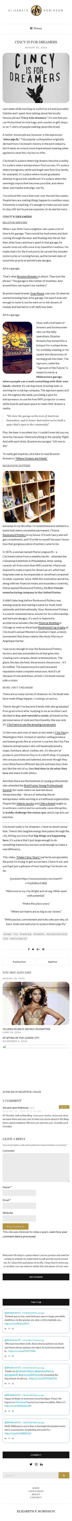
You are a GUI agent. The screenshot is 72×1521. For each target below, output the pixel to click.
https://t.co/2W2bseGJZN (18, 1405)
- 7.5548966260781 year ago (32, 1313)
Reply (64, 1107)
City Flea (60, 732)
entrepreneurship (57, 934)
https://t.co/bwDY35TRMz (22, 1351)
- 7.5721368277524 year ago (32, 1340)
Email (7, 1200)
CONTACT (36, 1497)
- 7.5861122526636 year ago (32, 1395)
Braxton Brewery (27, 276)
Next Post (52, 962)
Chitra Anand (47, 803)
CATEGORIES (36, 1491)
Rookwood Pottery (14, 534)
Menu (37, 28)
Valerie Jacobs (25, 803)
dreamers (39, 934)
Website (8, 1212)
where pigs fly (18, 938)
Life (5, 938)
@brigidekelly (12, 1374)
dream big (25, 934)
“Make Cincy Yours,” (28, 857)
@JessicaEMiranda (30, 1374)
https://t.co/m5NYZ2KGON (43, 1378)
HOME (36, 1488)
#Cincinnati (21, 1402)
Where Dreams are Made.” (32, 458)
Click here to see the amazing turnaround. (31, 724)
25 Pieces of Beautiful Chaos (22, 1092)
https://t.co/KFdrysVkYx (17, 1323)
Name (7, 1187)
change (7, 934)
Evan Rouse (37, 293)
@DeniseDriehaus (24, 1371)
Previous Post (19, 962)
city (16, 934)
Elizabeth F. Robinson (36, 1511)
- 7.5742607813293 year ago (32, 1368)
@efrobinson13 (12, 1312)
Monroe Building (49, 622)
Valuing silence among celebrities (26, 1029)
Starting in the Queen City (21, 1038)
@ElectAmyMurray (44, 1371)
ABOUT (36, 1494)
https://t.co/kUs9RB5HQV (18, 1433)
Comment (9, 1150)
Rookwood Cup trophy (51, 627)
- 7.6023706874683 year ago (32, 1422)
